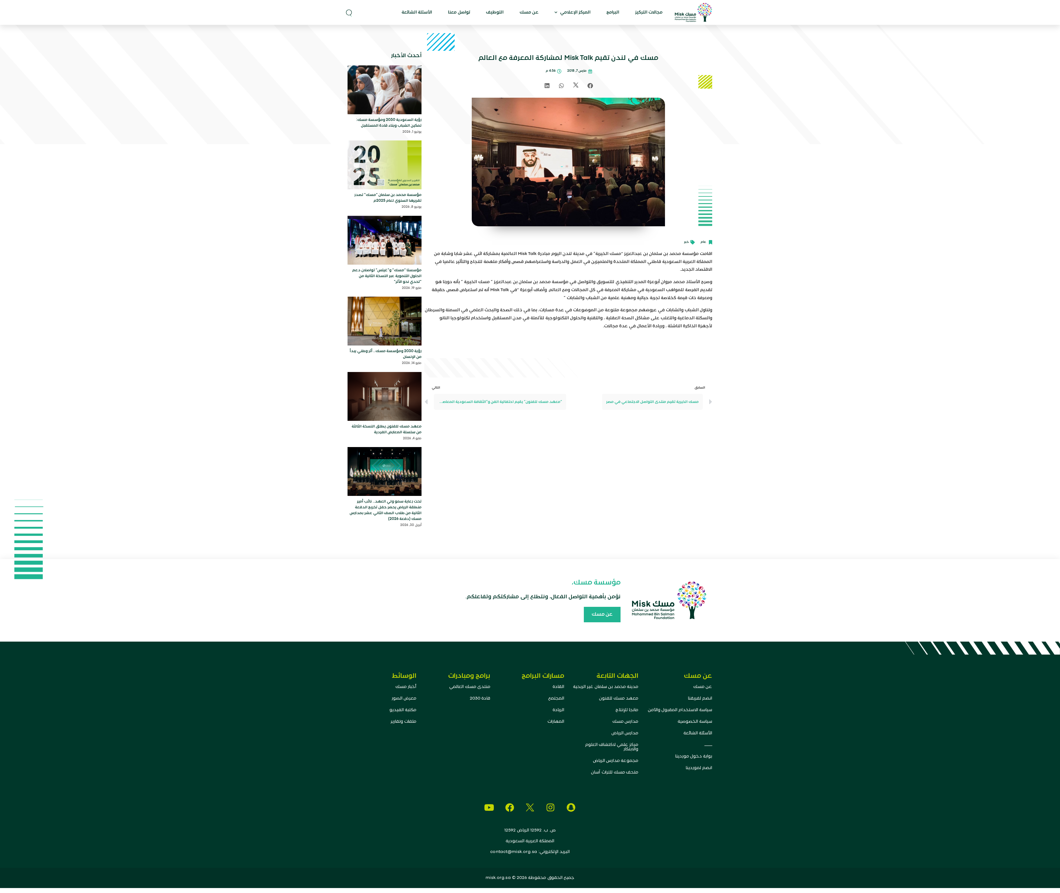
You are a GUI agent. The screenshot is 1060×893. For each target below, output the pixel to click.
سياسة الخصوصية (695, 722)
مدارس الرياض (624, 733)
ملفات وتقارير (403, 722)
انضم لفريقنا (700, 698)
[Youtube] (489, 807)
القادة (558, 687)
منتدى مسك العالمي (469, 687)
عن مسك (529, 12)
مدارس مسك (625, 722)
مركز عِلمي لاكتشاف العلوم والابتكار (611, 747)
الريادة (558, 710)
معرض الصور (404, 698)
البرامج (612, 12)
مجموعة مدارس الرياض (615, 761)
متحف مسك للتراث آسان (614, 772)
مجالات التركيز (648, 12)
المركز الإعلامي (575, 12)
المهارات (555, 722)
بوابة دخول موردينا (693, 756)
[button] (349, 12)
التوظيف (495, 12)
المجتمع (556, 698)
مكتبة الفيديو (402, 710)
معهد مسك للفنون (618, 698)
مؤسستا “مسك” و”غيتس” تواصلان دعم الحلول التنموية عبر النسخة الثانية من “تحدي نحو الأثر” (387, 276)
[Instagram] (550, 807)
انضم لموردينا (699, 768)
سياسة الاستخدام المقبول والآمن (680, 710)
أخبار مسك (405, 687)
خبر (686, 242)
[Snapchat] (571, 807)
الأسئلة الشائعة (417, 12)
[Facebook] (509, 807)
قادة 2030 (480, 698)
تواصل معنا (459, 12)
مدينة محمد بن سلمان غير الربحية (605, 687)
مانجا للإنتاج (627, 710)
